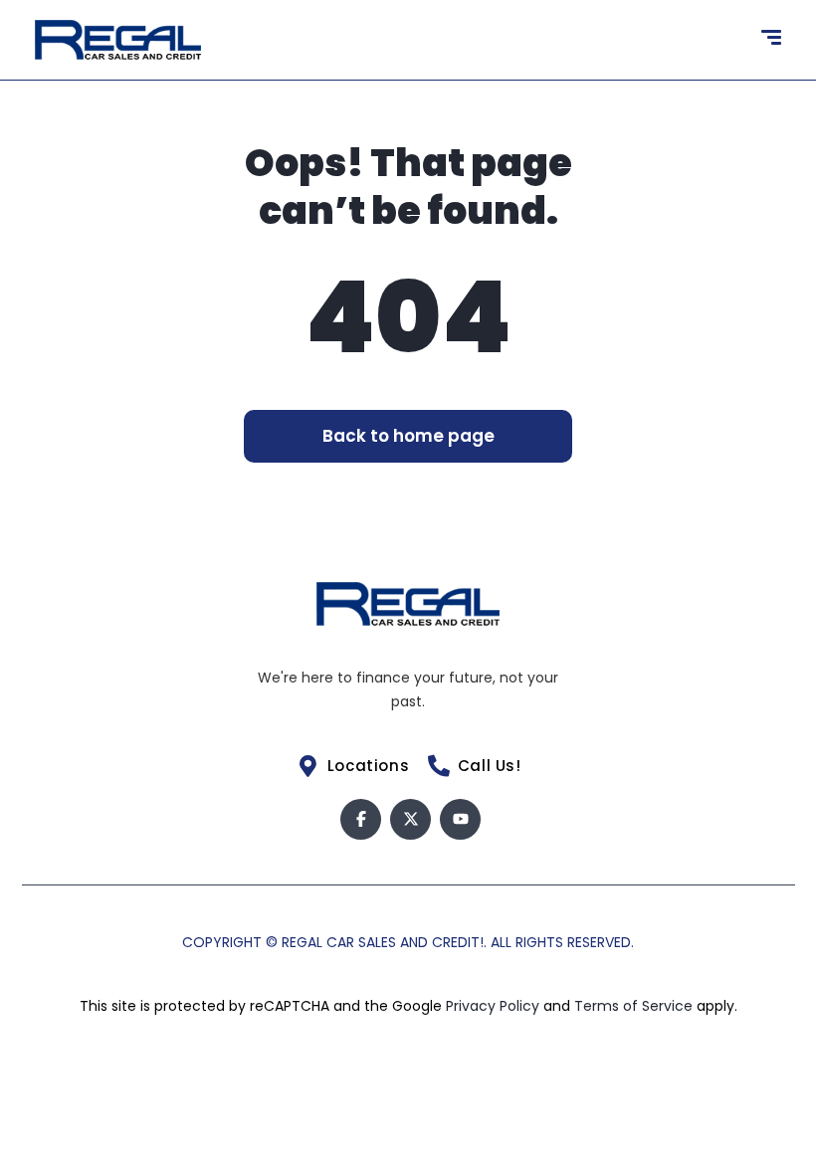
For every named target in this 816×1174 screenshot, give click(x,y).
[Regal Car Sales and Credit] (118, 40)
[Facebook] (360, 819)
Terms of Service (635, 1006)
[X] (410, 819)
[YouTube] (460, 819)
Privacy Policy (494, 1006)
